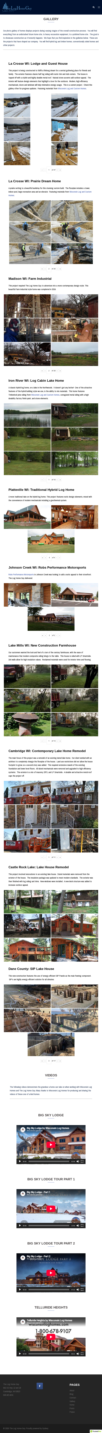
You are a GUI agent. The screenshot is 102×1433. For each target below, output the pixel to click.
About (72, 1390)
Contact (73, 1397)
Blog (71, 1394)
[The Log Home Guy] (17, 7)
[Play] (20, 1161)
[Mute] (77, 1161)
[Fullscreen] (82, 1161)
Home (72, 1404)
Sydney (45, 1428)
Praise (72, 1411)
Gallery (72, 1401)
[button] (93, 7)
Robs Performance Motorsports (21, 574)
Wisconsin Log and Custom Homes (72, 88)
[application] (51, 1144)
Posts (72, 1408)
